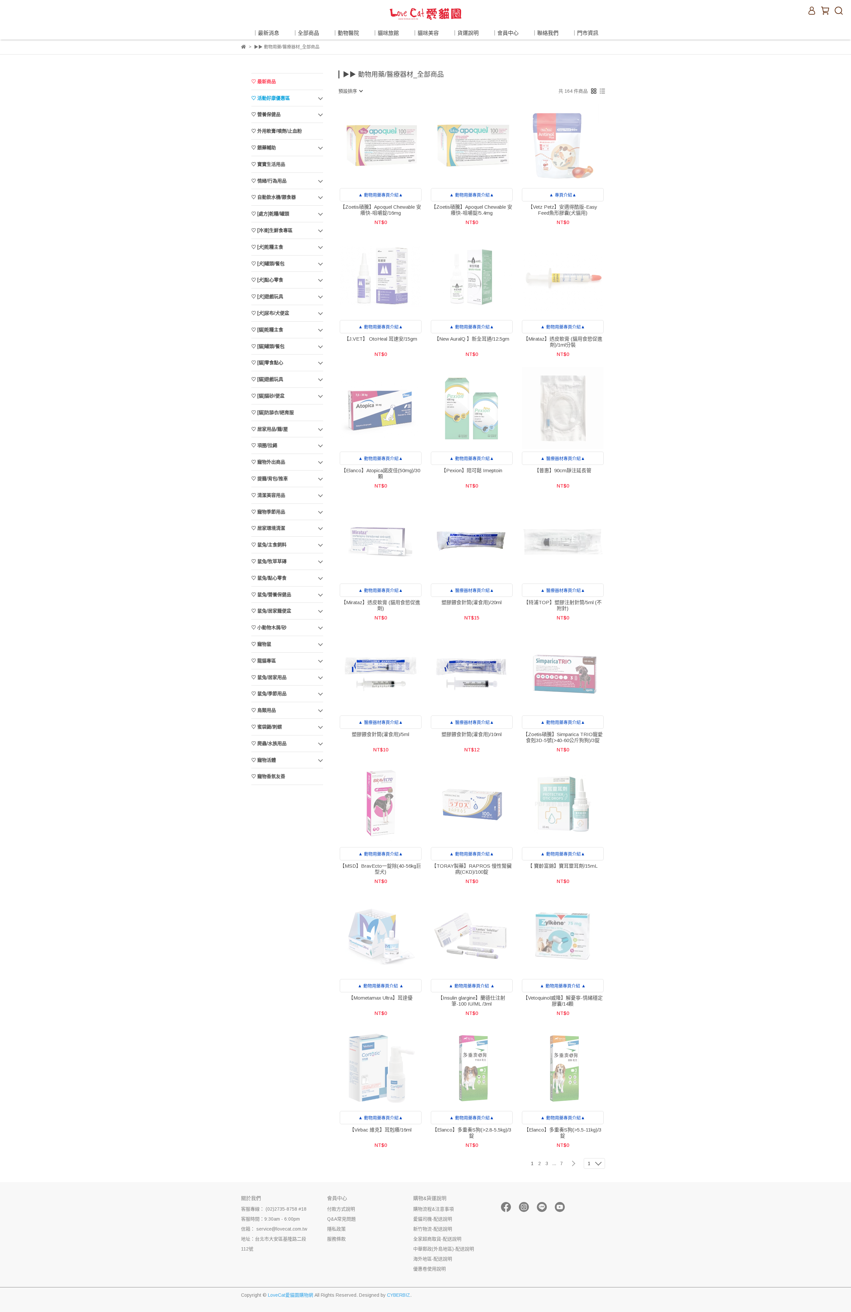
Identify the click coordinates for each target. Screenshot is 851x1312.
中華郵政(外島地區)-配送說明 (443, 1249)
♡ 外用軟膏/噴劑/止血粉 (276, 131)
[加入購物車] (481, 539)
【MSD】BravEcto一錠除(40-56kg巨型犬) (380, 869)
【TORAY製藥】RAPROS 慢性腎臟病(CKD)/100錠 (471, 869)
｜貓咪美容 (425, 33)
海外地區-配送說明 (432, 1258)
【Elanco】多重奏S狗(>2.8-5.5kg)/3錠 (471, 1133)
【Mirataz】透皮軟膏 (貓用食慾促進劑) (380, 605)
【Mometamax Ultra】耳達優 (380, 998)
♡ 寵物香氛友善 (268, 776)
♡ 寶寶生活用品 (268, 164)
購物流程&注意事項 (433, 1209)
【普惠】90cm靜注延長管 (562, 470)
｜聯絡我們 (545, 33)
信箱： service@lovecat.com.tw (274, 1229)
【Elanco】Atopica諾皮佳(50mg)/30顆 (380, 473)
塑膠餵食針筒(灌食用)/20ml (471, 602)
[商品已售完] (390, 144)
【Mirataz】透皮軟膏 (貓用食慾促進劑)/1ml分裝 (562, 342)
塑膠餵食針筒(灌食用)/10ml (471, 734)
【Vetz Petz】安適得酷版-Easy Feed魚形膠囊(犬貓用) (562, 210)
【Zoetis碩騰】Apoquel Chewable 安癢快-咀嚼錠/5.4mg (471, 210)
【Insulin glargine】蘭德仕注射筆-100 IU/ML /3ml (471, 1001)
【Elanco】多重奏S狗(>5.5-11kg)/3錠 (562, 1133)
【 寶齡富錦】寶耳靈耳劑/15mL (563, 866)
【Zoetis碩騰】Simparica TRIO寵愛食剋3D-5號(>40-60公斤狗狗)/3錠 (563, 737)
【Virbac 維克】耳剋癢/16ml (380, 1130)
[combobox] (350, 91)
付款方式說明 (341, 1209)
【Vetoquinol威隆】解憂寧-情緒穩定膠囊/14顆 (563, 1001)
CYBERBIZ (398, 1295)
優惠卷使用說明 (429, 1268)
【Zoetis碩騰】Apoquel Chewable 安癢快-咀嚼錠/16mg (380, 210)
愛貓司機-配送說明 (432, 1219)
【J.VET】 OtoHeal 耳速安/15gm (380, 339)
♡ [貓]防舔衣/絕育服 (272, 412)
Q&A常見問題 (341, 1219)
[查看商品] (371, 144)
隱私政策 (336, 1229)
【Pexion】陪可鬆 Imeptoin (471, 470)
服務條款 (336, 1239)
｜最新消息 (266, 33)
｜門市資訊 (585, 33)
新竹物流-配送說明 (432, 1229)
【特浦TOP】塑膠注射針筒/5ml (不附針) (563, 605)
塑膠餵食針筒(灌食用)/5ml (380, 734)
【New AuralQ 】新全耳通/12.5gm (471, 339)
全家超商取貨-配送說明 (437, 1239)
